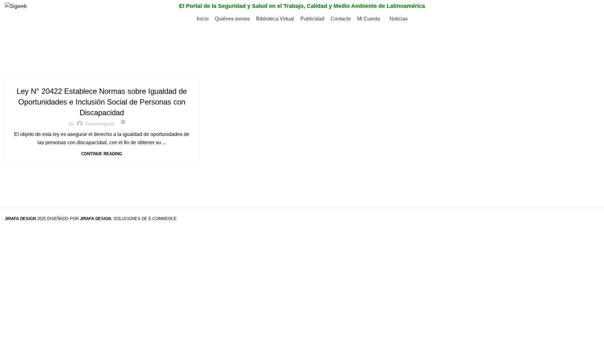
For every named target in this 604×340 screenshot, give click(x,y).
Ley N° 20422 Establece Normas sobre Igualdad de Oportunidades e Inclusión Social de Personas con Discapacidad (102, 101)
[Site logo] (16, 5)
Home (11, 55)
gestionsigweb (100, 123)
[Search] (592, 6)
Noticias (102, 78)
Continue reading (101, 153)
